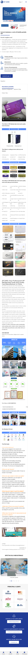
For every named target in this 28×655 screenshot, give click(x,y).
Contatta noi (14, 642)
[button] (26, 14)
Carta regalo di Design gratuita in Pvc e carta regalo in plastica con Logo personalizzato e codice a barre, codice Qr (14, 549)
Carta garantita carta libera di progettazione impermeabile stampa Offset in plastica (14, 545)
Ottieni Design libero (14, 621)
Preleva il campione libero (14, 632)
